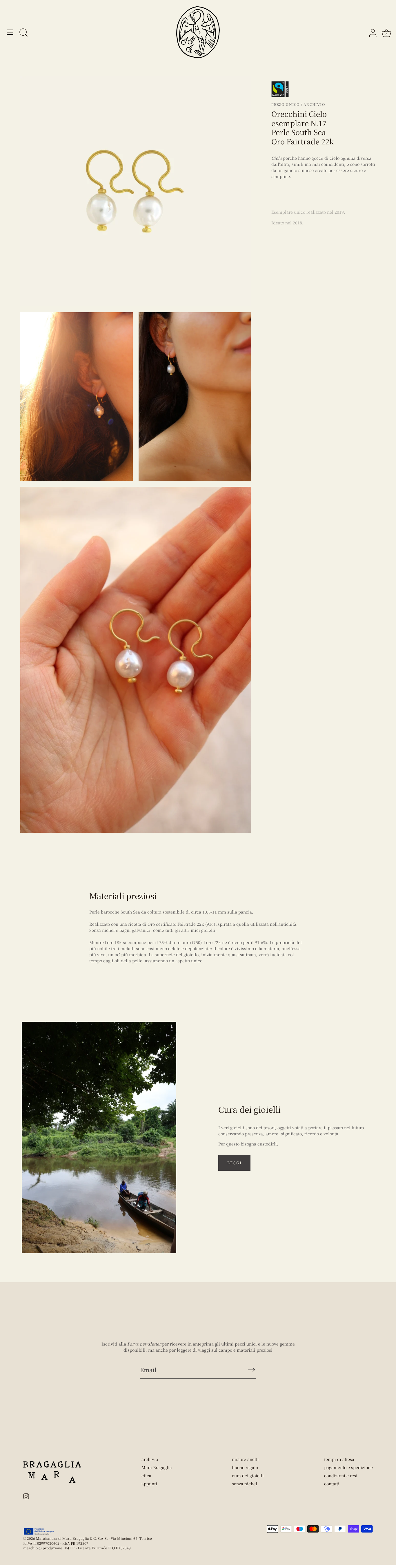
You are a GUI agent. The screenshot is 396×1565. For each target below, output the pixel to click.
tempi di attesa (339, 1459)
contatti (331, 1483)
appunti (149, 1483)
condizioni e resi (340, 1475)
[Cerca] (23, 33)
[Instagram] (26, 1495)
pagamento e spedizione (348, 1467)
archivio (149, 1459)
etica (146, 1475)
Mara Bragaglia (156, 1467)
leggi (234, 1162)
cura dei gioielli (248, 1475)
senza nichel (244, 1483)
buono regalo (245, 1467)
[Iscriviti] (251, 1369)
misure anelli (245, 1459)
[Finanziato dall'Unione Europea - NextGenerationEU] (39, 1531)
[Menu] (10, 32)
